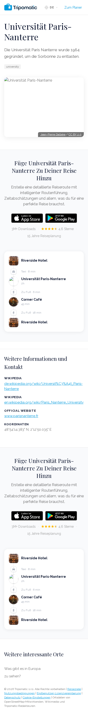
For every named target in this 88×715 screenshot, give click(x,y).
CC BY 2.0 (75, 134)
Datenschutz (12, 697)
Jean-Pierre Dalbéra (52, 134)
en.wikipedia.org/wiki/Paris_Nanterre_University (44, 402)
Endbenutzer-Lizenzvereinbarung (59, 693)
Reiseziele (74, 689)
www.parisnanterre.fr (21, 416)
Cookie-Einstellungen (36, 697)
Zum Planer (73, 7)
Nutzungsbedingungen (19, 693)
